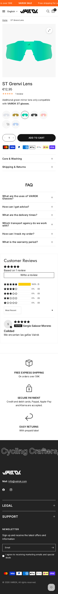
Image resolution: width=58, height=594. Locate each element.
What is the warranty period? (20, 241)
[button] (12, 11)
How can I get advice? (15, 206)
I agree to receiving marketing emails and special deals (30, 556)
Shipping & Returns (14, 166)
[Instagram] (13, 489)
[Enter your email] (52, 547)
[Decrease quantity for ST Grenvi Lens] (4, 137)
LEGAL (7, 505)
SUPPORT (10, 516)
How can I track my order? (18, 233)
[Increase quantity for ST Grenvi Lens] (13, 137)
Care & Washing (12, 158)
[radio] (6, 115)
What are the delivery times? (19, 214)
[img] (22, 321)
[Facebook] (5, 489)
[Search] (48, 11)
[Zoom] (49, 30)
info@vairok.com (17, 481)
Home (4, 20)
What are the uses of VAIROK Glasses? (20, 197)
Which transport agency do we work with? (24, 224)
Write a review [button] (29, 275)
